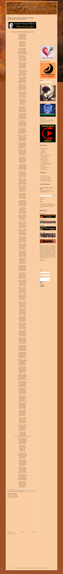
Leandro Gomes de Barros (29, 490)
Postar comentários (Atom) (13, 533)
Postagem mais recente (11, 532)
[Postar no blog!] (20, 489)
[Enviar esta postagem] (17, 489)
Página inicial (22, 532)
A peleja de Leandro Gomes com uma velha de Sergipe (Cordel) (18, 490)
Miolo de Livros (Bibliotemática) (45, 167)
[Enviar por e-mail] (19, 489)
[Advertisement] (22, 525)
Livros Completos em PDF (44, 162)
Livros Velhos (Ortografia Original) (45, 164)
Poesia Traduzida (43, 168)
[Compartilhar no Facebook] (22, 489)
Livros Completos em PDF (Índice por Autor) (46, 163)
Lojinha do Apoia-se (43, 166)
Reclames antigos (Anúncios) (44, 169)
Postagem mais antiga (34, 532)
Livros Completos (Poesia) (44, 161)
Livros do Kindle (43, 165)
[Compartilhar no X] (21, 489)
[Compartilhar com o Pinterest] (22, 489)
